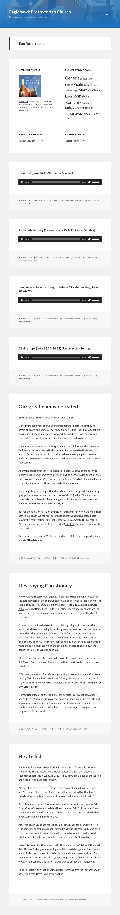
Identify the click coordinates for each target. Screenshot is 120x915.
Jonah (95, 85)
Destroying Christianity (45, 585)
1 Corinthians (86, 103)
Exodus (83, 78)
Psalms (79, 84)
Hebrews (73, 113)
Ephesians (72, 107)
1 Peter (95, 113)
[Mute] (89, 182)
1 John (68, 118)
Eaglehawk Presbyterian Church (40, 11)
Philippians (86, 107)
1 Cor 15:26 (66, 417)
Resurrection (24, 203)
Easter (91, 200)
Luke (68, 96)
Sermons (79, 200)
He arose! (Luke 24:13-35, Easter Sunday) (45, 173)
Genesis (72, 77)
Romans (72, 102)
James (86, 113)
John (77, 95)
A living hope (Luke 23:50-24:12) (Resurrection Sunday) (54, 348)
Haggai (75, 91)
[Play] (22, 182)
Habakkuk (69, 91)
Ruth (90, 78)
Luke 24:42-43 (51, 775)
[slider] (96, 181)
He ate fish (30, 756)
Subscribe (23, 101)
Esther (69, 84)
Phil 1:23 (69, 523)
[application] (60, 182)
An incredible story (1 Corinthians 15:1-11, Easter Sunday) (56, 230)
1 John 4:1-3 (38, 641)
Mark (97, 90)
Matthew (86, 90)
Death (74, 558)
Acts (85, 96)
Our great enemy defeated (48, 406)
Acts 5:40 (72, 604)
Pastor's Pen (61, 558)
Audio (23, 200)
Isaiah (89, 84)
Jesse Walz (54, 200)
